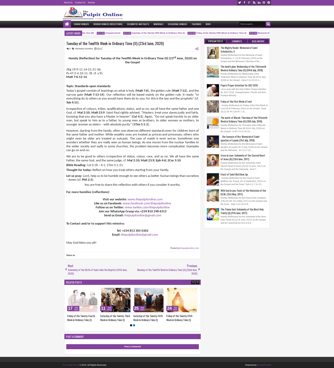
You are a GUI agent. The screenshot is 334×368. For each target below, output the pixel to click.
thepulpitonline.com (189, 248)
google (249, 2)
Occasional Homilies (177, 24)
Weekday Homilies (84, 48)
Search (268, 24)
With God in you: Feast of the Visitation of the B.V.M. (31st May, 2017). (243, 192)
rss (254, 2)
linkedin (259, 2)
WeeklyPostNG (264, 365)
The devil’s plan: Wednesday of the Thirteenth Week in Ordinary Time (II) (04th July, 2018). (243, 68)
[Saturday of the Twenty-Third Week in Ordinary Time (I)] (115, 300)
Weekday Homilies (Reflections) (107, 24)
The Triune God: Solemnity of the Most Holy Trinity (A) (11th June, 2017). (242, 211)
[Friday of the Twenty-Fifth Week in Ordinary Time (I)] (182, 300)
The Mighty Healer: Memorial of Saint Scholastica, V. (239, 49)
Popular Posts (215, 41)
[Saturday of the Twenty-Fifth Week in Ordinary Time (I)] (149, 300)
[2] (134, 325)
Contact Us (80, 2)
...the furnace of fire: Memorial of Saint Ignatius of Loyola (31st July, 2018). (240, 138)
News (208, 24)
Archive (91, 2)
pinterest (269, 2)
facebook (244, 2)
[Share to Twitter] (91, 290)
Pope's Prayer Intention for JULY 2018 (239, 85)
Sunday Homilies (81, 24)
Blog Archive (258, 41)
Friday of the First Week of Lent (236, 101)
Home (67, 24)
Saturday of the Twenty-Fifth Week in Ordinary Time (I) (155, 33)
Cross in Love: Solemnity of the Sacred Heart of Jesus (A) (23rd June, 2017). (243, 157)
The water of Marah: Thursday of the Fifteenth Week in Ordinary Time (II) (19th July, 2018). (244, 119)
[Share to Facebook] (87, 290)
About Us (68, 2)
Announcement (110, 33)
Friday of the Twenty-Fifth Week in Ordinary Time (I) (218, 33)
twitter (239, 2)
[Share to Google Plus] (94, 290)
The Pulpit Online (71, 365)
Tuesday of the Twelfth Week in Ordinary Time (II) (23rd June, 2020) (115, 43)
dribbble (264, 2)
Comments (237, 41)
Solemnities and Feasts (138, 24)
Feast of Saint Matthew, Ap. (234, 174)
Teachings (196, 24)
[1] (131, 325)
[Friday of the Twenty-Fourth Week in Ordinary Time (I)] (82, 300)
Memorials (158, 24)
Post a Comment (132, 346)
